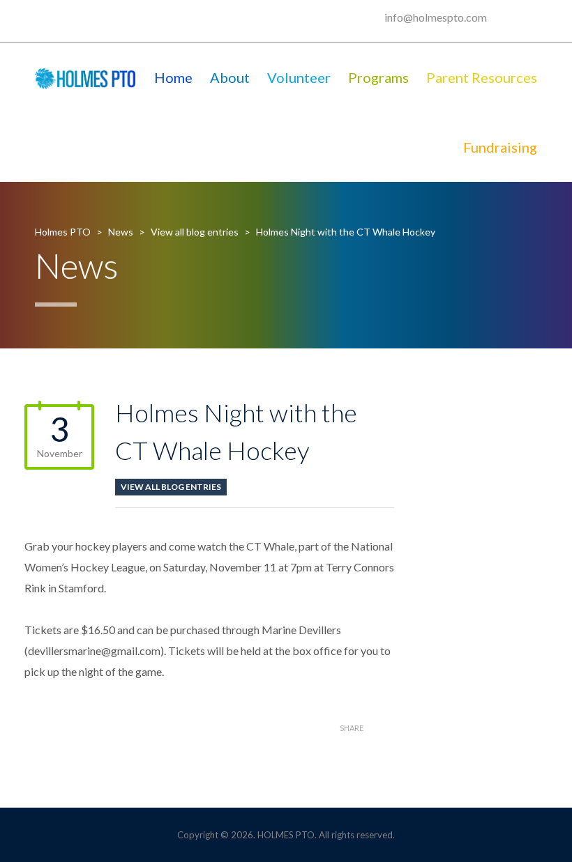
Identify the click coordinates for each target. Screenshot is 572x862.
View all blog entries (171, 487)
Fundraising (500, 147)
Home (173, 77)
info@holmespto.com (435, 17)
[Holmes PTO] (85, 77)
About (230, 77)
